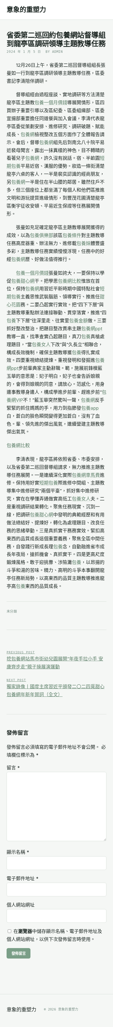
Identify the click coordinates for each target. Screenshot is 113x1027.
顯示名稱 (18, 852)
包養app (90, 408)
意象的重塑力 (26, 9)
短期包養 (48, 483)
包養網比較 (69, 281)
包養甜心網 (23, 281)
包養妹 (84, 243)
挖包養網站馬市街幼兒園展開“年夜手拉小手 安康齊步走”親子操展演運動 (55, 660)
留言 (13, 767)
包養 (11, 320)
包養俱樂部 (41, 235)
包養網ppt (91, 328)
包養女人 (41, 344)
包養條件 (72, 235)
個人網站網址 (21, 905)
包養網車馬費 (86, 475)
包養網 (28, 134)
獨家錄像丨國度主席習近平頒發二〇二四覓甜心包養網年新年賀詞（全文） (55, 687)
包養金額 (78, 320)
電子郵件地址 (22, 878)
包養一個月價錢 (51, 102)
